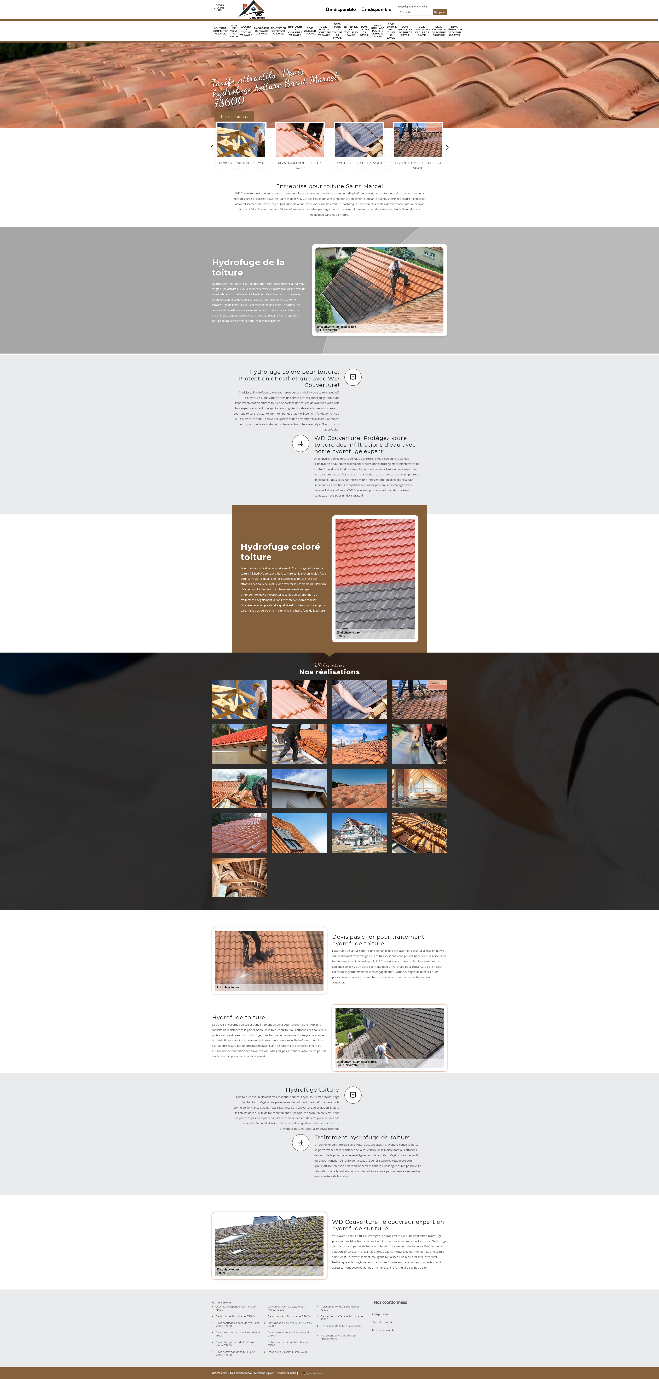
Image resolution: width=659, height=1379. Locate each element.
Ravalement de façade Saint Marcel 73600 (342, 1318)
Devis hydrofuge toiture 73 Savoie (405, 30)
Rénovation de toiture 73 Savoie (278, 31)
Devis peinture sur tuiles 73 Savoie (391, 31)
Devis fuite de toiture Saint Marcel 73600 (288, 1334)
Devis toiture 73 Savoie (364, 30)
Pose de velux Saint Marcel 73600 (288, 1351)
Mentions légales (264, 1373)
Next (447, 147)
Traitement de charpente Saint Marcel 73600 (339, 1337)
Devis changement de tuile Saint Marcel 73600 (235, 1344)
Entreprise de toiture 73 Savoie (351, 30)
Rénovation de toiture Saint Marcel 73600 (341, 1327)
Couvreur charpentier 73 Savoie (220, 31)
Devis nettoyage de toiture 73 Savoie (439, 30)
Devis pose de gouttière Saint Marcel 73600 (290, 1324)
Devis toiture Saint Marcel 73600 (235, 1316)
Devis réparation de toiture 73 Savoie (454, 30)
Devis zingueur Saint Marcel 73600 (289, 1316)
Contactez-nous (286, 1373)
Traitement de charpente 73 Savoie (295, 30)
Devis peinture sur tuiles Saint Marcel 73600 (237, 1334)
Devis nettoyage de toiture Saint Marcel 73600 (235, 1353)
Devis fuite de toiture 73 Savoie (337, 31)
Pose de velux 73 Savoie (234, 31)
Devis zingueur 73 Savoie (310, 31)
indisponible (343, 9)
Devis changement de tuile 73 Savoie (422, 30)
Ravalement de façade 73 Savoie (261, 31)
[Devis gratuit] (219, 14)
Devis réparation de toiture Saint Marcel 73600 (287, 1308)
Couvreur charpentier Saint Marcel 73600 (235, 1308)
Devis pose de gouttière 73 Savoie (324, 30)
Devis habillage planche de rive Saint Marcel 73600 (237, 1324)
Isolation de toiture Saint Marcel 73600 (340, 1308)
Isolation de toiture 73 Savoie (246, 30)
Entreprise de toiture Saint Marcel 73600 (288, 1344)
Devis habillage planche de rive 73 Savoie (377, 31)
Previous (211, 147)
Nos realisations (234, 117)
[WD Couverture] (252, 9)
